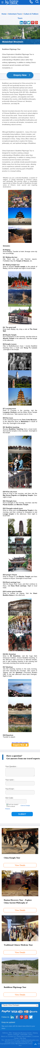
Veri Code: (9, 798)
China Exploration (12, 2)
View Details (20, 865)
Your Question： (11, 766)
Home (4, 14)
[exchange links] (20, 745)
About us (4, 1036)
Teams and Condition (24, 1036)
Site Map (23, 1038)
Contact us (12, 1036)
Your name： (10, 780)
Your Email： (10, 789)
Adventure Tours (15, 14)
